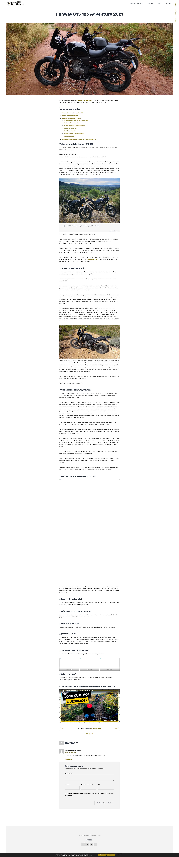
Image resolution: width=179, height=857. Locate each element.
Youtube (175, 20)
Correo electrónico (87, 784)
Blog (159, 3)
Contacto (168, 3)
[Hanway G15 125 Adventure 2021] (89, 59)
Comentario (68, 773)
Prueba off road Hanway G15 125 (71, 118)
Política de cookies (95, 835)
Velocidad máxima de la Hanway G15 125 (76, 120)
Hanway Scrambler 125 (137, 3)
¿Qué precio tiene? (69, 136)
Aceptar (102, 854)
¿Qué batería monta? (70, 128)
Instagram (175, 12)
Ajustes (119, 854)
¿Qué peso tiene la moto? (71, 123)
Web (99, 784)
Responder (68, 759)
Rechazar (111, 854)
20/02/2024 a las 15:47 (70, 752)
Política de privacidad (84, 835)
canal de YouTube (92, 259)
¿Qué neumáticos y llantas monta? (74, 125)
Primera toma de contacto (70, 115)
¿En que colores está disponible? (74, 133)
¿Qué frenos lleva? (69, 131)
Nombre (67, 784)
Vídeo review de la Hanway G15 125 (72, 113)
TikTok (175, 4)
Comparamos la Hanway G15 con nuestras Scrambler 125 (79, 139)
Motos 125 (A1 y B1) (95, 728)
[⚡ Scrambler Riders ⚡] (15, 3)
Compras (151, 3)
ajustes (90, 855)
